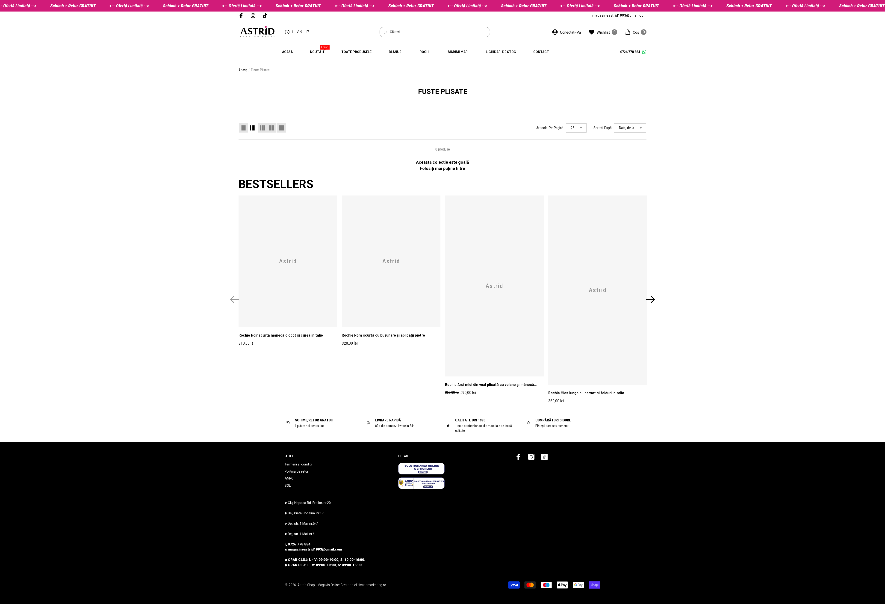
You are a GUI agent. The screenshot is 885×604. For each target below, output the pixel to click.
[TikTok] (544, 457)
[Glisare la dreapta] (650, 299)
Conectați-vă (570, 32)
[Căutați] (434, 32)
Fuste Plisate (260, 70)
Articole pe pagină (549, 128)
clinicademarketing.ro (370, 585)
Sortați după (602, 128)
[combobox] (440, 32)
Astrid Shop (307, 585)
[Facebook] (518, 457)
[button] (635, 32)
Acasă (243, 70)
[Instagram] (531, 457)
